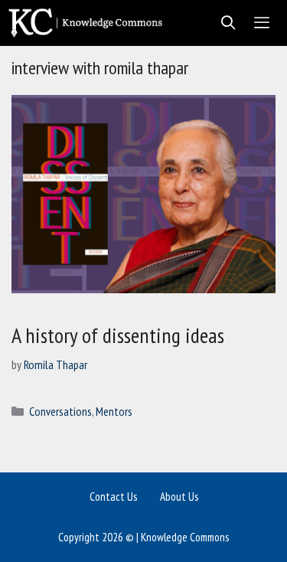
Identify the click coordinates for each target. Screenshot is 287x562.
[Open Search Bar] (224, 23)
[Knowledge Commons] (89, 23)
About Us (179, 496)
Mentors (114, 411)
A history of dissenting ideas (117, 335)
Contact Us (113, 496)
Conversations (60, 411)
